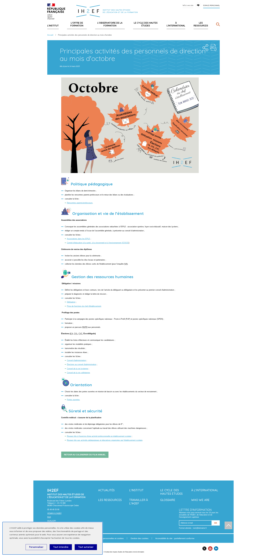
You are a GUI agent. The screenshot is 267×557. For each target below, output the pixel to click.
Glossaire (167, 500)
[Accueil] (56, 11)
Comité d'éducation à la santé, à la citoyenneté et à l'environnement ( (98, 243)
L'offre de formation (76, 24)
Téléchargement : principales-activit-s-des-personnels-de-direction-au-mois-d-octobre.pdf (213, 47)
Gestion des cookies (139, 538)
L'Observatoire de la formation (109, 24)
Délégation (71, 302)
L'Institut (53, 25)
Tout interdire (60, 547)
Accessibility (198, 5)
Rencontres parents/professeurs (80, 203)
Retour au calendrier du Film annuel (85, 455)
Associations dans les (78, 239)
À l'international (176, 24)
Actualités (106, 490)
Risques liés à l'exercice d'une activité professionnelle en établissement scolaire (99, 436)
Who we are (188, 5)
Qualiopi (51, 521)
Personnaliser (36, 547)
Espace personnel (211, 5)
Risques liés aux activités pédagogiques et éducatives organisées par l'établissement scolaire (104, 440)
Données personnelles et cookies (109, 538)
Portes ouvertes (73, 400)
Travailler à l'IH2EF (138, 501)
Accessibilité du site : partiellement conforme (174, 538)
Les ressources (201, 24)
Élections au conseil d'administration (81, 364)
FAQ (49, 517)
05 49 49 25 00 (53, 509)
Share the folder (204, 47)
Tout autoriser (85, 547)
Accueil (50, 35)
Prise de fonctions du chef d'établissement (84, 306)
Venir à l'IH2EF (54, 513)
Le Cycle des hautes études (146, 24)
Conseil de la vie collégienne (78, 373)
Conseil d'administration (76, 360)
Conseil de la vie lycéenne (77, 369)
